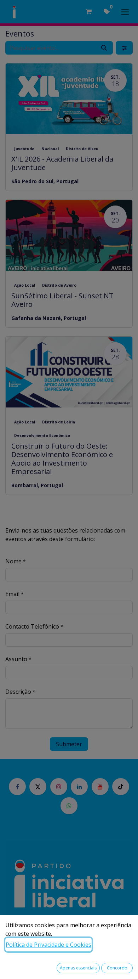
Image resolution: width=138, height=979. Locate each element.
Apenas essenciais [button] (78, 968)
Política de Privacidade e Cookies (48, 945)
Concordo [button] (117, 968)
